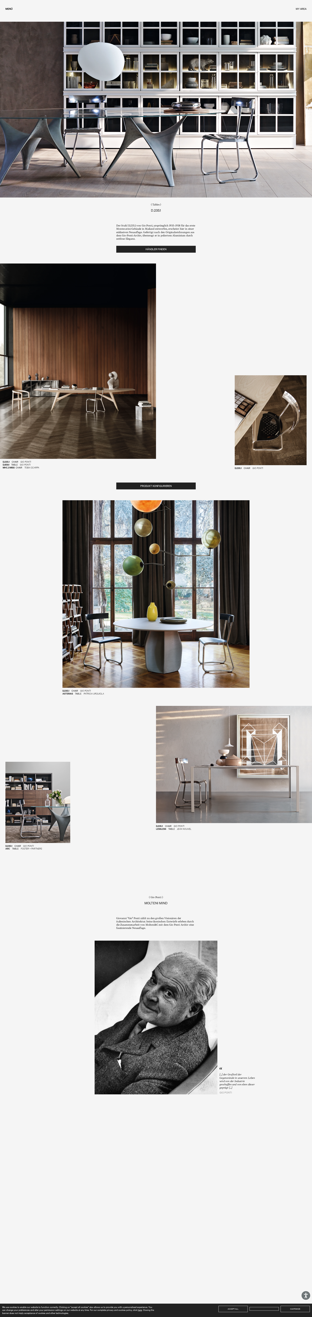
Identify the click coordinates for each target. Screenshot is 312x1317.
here (140, 1310)
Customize (295, 1308)
